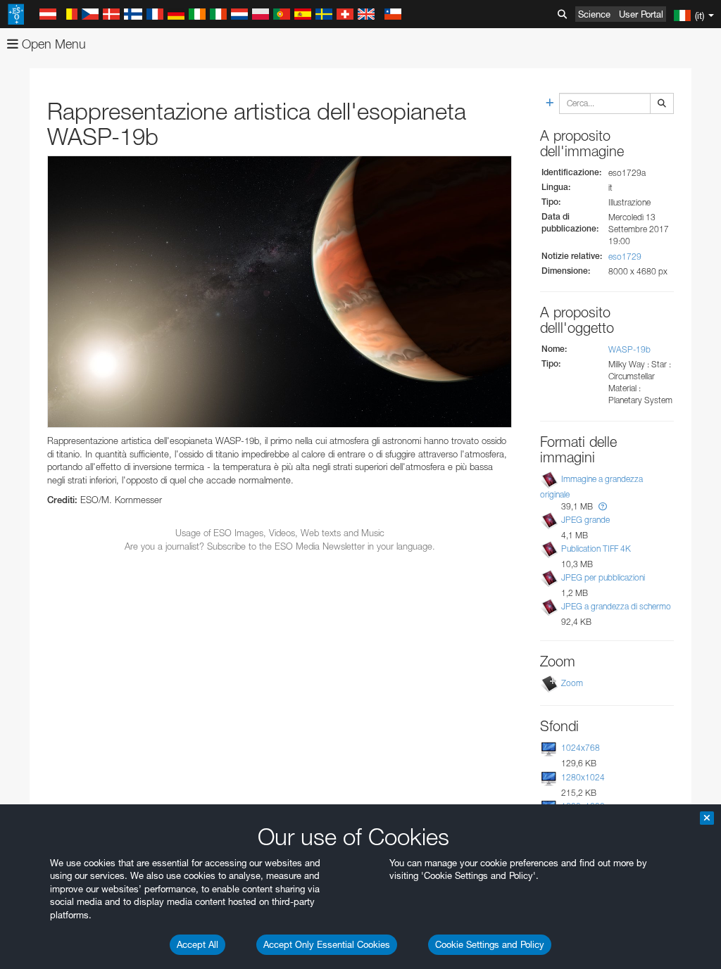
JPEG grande (585, 519)
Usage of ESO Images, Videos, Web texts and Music (279, 532)
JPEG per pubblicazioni (603, 577)
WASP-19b (629, 349)
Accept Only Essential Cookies (326, 944)
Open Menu (52, 44)
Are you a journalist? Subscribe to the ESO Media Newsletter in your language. (280, 546)
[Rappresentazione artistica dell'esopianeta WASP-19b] (279, 291)
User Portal (641, 14)
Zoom (572, 683)
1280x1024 (583, 777)
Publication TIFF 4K (596, 548)
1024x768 (580, 747)
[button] (602, 506)
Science (594, 14)
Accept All (197, 944)
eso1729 (624, 256)
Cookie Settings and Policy (489, 944)
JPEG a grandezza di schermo (616, 606)
